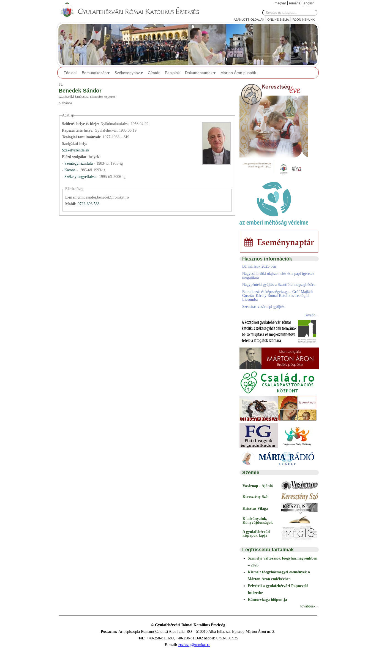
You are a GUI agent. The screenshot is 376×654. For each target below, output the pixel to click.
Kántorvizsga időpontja (267, 600)
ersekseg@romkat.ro (194, 645)
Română (295, 3)
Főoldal (70, 72)
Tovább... (311, 315)
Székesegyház (127, 72)
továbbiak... (309, 606)
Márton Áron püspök (238, 72)
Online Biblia (278, 19)
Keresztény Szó (255, 497)
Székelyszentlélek (75, 150)
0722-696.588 (88, 204)
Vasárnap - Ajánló (258, 486)
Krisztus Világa (255, 508)
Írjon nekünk (303, 19)
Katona (70, 170)
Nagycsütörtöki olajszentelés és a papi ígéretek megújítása (278, 275)
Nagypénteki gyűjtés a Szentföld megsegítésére (278, 285)
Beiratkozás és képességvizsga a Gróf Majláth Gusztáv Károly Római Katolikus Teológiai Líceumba (277, 296)
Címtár (154, 72)
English (309, 3)
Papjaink (172, 72)
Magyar (280, 3)
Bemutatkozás (94, 72)
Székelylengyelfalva (80, 177)
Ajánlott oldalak (249, 19)
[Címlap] (134, 10)
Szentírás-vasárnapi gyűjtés (263, 307)
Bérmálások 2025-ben (259, 266)
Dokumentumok (198, 72)
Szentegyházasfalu (79, 163)
